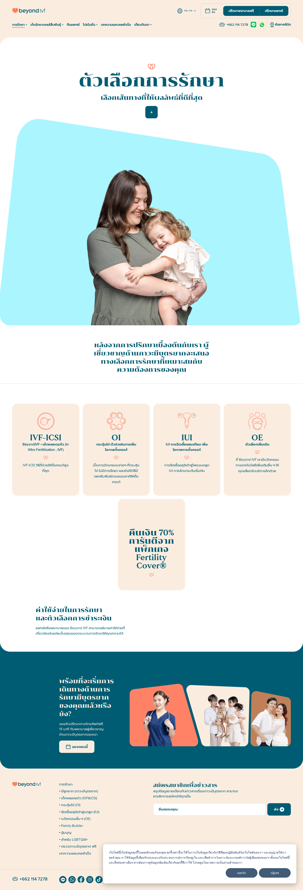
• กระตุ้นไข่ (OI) (69, 805)
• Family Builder (71, 826)
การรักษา (66, 784)
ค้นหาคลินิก (283, 24)
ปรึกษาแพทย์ (274, 11)
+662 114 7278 (237, 25)
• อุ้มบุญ (65, 832)
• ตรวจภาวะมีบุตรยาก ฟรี (77, 846)
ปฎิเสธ (275, 873)
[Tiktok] (99, 879)
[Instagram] (90, 879)
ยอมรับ (241, 873)
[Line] (63, 879)
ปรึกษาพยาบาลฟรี (241, 11)
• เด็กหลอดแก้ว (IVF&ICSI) (78, 798)
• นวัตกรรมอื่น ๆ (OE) (74, 819)
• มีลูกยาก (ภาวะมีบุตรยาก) (78, 791)
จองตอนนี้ (80, 747)
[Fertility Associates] (34, 784)
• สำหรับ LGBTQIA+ (73, 839)
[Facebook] (81, 879)
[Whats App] (72, 879)
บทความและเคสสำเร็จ (75, 853)
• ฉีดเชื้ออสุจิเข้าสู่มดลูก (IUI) (79, 812)
